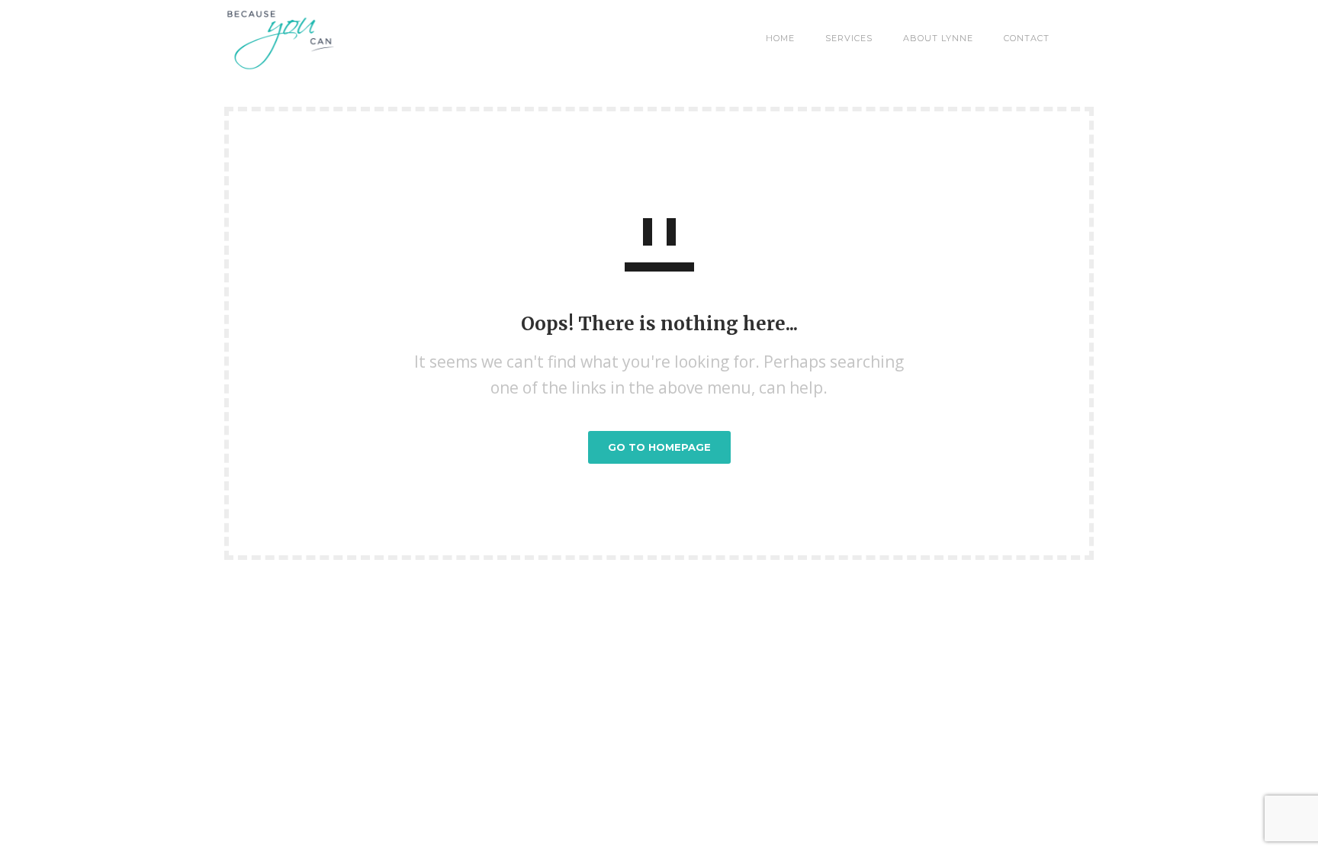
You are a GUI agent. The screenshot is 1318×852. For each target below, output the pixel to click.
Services (849, 38)
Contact (1027, 38)
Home (780, 38)
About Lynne (938, 38)
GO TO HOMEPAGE (659, 447)
